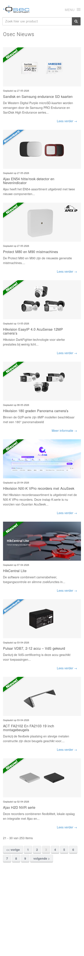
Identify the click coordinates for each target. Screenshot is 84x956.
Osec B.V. (16, 10)
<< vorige (13, 849)
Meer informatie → (64, 430)
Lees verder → (67, 121)
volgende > (41, 858)
